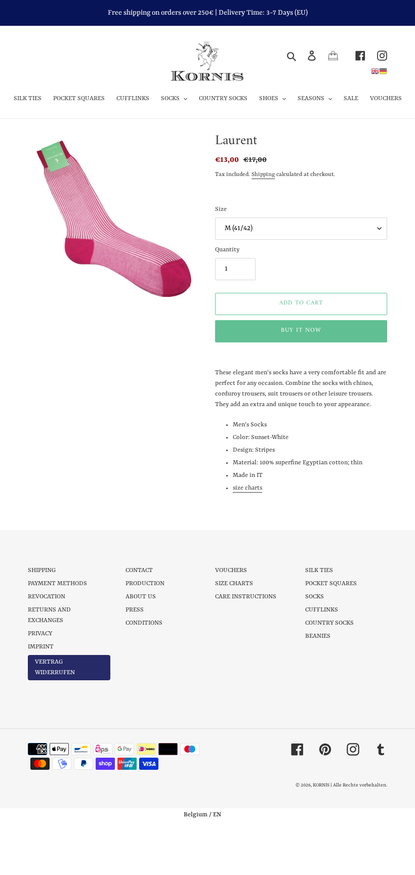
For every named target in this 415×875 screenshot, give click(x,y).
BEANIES (317, 636)
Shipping (263, 174)
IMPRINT (41, 646)
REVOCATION (46, 596)
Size (221, 209)
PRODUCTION (145, 583)
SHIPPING (42, 570)
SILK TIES (319, 570)
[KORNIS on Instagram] (376, 55)
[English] (375, 70)
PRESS (135, 610)
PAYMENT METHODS (57, 583)
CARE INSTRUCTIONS (245, 596)
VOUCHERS (231, 570)
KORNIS (321, 785)
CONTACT (139, 570)
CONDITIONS (144, 623)
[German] (383, 70)
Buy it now (301, 330)
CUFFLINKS (321, 610)
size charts (247, 488)
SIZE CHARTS (234, 583)
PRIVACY (40, 633)
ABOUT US (141, 596)
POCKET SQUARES (331, 583)
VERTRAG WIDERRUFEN (55, 667)
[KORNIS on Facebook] (354, 55)
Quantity (227, 249)
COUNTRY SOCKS (329, 623)
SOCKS (314, 596)
